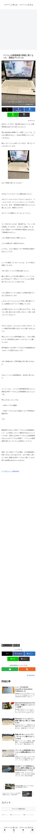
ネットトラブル (8, 645)
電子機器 (17, 645)
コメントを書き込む (18, 809)
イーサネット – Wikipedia (10, 471)
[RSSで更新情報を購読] (27, 669)
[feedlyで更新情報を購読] (10, 669)
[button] (24, 115)
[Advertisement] (18, 30)
